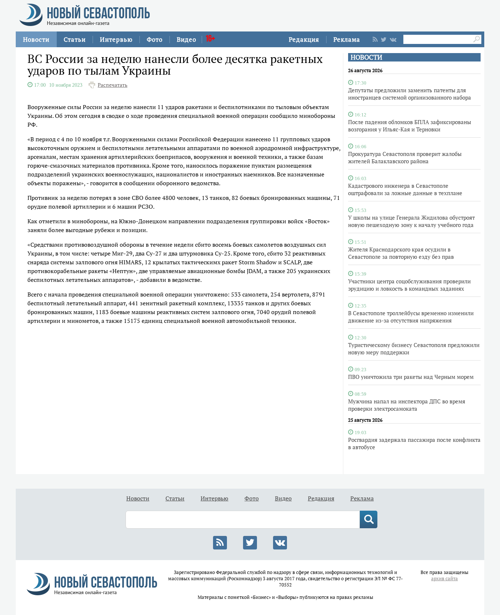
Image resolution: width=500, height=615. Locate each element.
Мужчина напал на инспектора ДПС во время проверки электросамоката (406, 405)
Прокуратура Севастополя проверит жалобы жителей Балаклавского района (405, 157)
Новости (36, 39)
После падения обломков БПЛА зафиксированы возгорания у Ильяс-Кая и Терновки (409, 125)
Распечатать (112, 85)
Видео (186, 39)
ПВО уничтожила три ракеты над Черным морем (411, 376)
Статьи (75, 39)
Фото (155, 39)
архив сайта (444, 578)
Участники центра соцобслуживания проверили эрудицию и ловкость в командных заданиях (409, 284)
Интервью (116, 39)
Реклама (346, 39)
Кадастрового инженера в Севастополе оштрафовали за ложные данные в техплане (405, 189)
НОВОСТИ (366, 57)
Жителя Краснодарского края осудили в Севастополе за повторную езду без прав (401, 253)
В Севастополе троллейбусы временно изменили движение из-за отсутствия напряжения (411, 316)
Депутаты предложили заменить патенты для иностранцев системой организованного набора (409, 93)
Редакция (304, 39)
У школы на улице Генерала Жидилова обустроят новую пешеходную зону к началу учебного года (411, 221)
